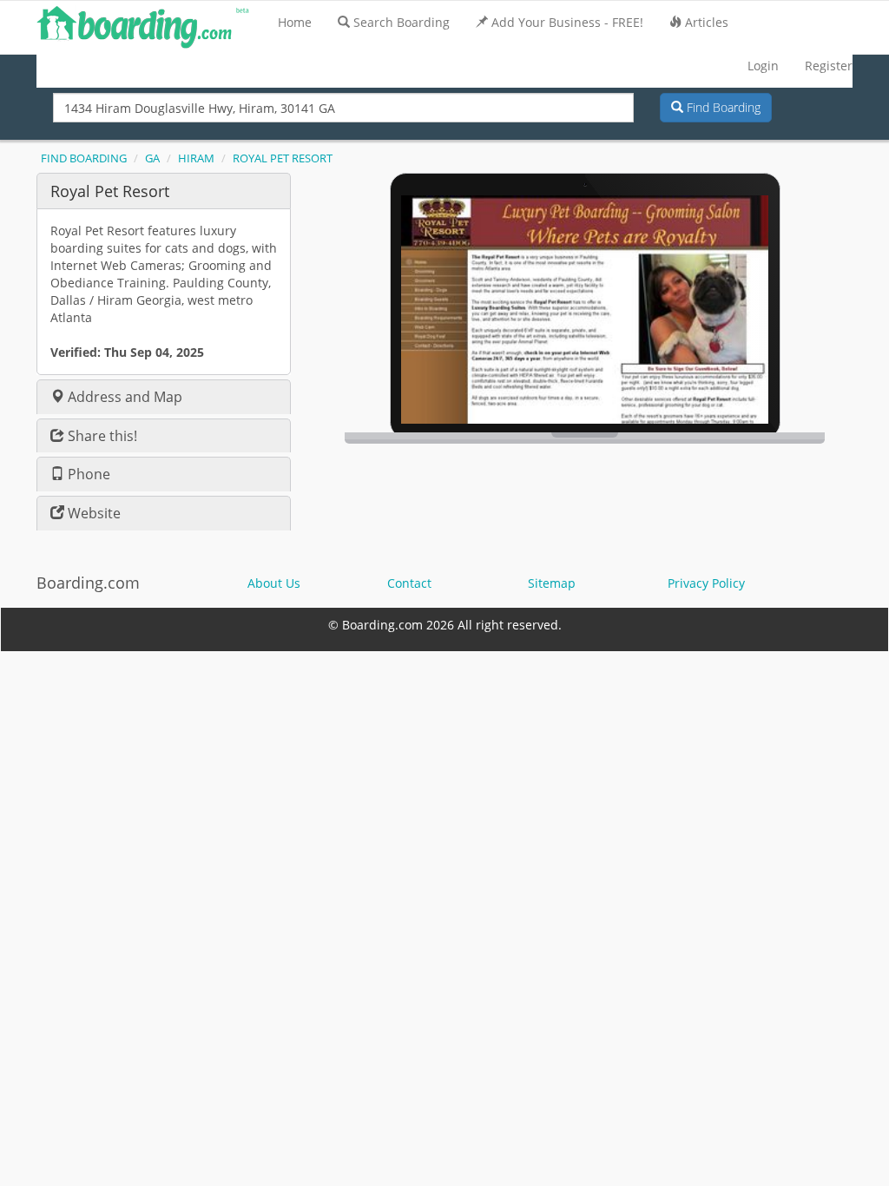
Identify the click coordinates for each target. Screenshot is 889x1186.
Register (829, 65)
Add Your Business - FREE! (567, 22)
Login (763, 65)
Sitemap (552, 583)
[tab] (163, 190)
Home (295, 22)
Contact (409, 583)
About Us (273, 583)
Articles (706, 22)
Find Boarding (722, 107)
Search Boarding (401, 22)
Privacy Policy (706, 583)
